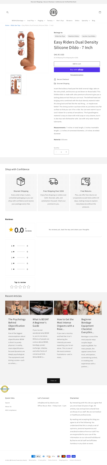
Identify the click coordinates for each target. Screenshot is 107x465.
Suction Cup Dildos (88, 36)
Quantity (56, 148)
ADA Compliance (10, 410)
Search (7, 403)
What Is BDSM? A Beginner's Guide (41, 322)
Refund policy (32, 460)
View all (54, 381)
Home (7, 25)
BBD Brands (13, 460)
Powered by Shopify (21, 460)
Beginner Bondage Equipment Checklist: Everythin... (87, 326)
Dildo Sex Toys (15, 25)
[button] (7, 12)
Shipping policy (63, 460)
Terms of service (52, 460)
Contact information (75, 460)
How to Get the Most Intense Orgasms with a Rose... (65, 324)
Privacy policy (42, 460)
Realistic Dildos (73, 36)
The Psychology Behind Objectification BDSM (16, 324)
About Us (8, 406)
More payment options (76, 74)
